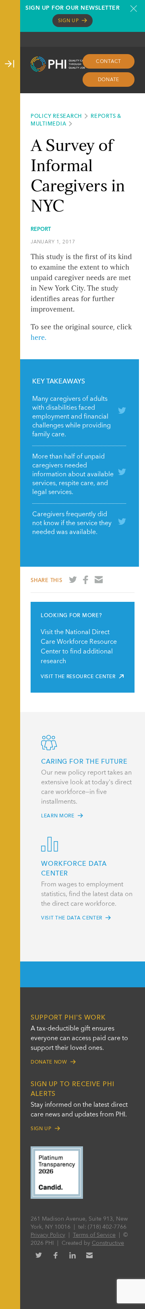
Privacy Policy (48, 1235)
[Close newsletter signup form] (133, 8)
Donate (109, 79)
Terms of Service (94, 1235)
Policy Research (56, 116)
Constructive (108, 1243)
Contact (108, 61)
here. (38, 337)
